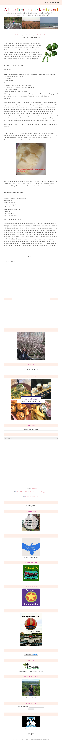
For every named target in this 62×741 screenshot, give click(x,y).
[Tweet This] (31, 256)
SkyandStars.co (44, 739)
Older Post (54, 299)
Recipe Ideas (28, 35)
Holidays (18, 35)
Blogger (34, 488)
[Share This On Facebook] (29, 256)
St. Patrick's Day (40, 35)
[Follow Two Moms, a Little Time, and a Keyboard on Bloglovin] (31, 655)
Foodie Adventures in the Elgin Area (31, 401)
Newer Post (8, 299)
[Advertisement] (31, 314)
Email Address (23, 706)
